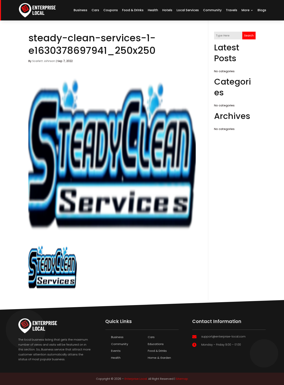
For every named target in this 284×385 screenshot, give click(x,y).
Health (153, 10)
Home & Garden (159, 358)
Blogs (262, 10)
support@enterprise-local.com (223, 336)
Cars (95, 10)
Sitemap (182, 379)
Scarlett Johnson (43, 61)
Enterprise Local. (136, 379)
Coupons (110, 10)
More (245, 10)
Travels (231, 10)
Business (80, 10)
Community (212, 10)
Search (249, 35)
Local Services (188, 10)
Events (116, 351)
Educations (156, 344)
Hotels (167, 10)
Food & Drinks (133, 10)
